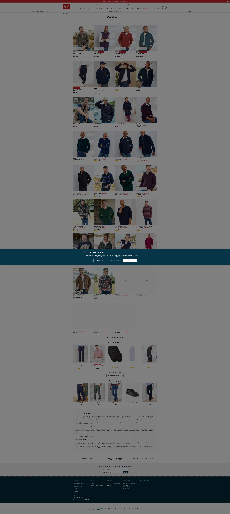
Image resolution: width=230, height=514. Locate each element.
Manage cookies (100, 260)
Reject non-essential (115, 260)
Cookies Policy (133, 256)
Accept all (130, 260)
